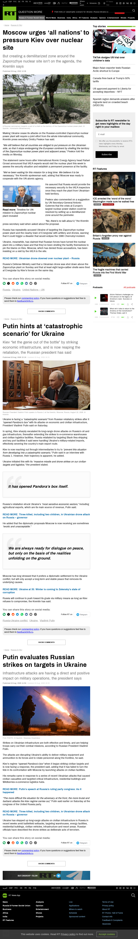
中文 (34, 888)
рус (16, 888)
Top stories (99, 26)
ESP (10, 2)
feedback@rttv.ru (25, 301)
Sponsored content (77, 917)
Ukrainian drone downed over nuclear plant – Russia (41, 258)
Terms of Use (107, 902)
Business (61, 18)
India (69, 18)
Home (6, 25)
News (5, 902)
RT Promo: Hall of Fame (112, 913)
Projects (131, 18)
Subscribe (107, 154)
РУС (15, 2)
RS (26, 2)
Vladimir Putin (47, 620)
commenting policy (30, 298)
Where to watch (75, 909)
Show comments (46, 311)
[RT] (38, 3)
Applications (74, 906)
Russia (6, 289)
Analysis (93, 18)
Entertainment (113, 18)
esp (11, 888)
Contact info (107, 917)
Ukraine (16, 289)
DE (19, 2)
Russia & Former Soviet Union (31, 18)
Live (71, 902)
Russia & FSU (16, 25)
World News (51, 18)
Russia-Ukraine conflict (15, 620)
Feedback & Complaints (112, 920)
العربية (5, 2)
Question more (30, 11)
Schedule (73, 913)
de (21, 888)
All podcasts (129, 287)
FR (23, 2)
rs (30, 888)
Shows (123, 18)
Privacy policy (108, 906)
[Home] (9, 13)
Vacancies (106, 924)
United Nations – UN (33, 289)
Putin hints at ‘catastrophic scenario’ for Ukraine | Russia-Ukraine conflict (83, 12)
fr (26, 888)
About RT (106, 909)
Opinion (102, 18)
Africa (74, 18)
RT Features (84, 18)
